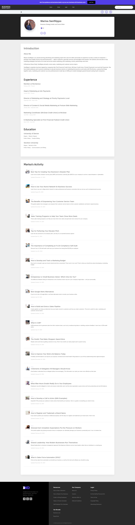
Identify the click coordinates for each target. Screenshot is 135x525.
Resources (56, 487)
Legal (92, 487)
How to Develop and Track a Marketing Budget (48, 260)
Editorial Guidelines (77, 500)
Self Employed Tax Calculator (60, 504)
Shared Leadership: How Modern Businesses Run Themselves (54, 442)
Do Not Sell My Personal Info (98, 494)
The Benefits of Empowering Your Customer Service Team (52, 201)
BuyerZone (56, 516)
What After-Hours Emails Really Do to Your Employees (51, 383)
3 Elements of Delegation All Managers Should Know (50, 369)
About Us (74, 490)
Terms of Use (94, 497)
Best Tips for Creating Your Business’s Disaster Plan (50, 172)
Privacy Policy (94, 490)
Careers (74, 494)
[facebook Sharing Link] (102, 12)
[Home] (7, 7)
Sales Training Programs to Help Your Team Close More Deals (54, 216)
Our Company (76, 487)
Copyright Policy (95, 500)
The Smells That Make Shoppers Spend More (48, 339)
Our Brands (56, 510)
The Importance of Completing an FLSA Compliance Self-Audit (54, 246)
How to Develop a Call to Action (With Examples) (49, 398)
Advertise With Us (76, 497)
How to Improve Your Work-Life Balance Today (48, 354)
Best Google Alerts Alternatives (42, 292)
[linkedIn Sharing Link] (106, 12)
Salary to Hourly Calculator (60, 500)
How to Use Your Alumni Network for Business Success (51, 187)
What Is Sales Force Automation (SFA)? (45, 457)
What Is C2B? (36, 323)
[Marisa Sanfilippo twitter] (44, 33)
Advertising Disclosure (96, 504)
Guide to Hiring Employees (60, 497)
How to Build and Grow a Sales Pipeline (45, 306)
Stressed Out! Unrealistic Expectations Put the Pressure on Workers (56, 428)
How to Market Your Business (60, 494)
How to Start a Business (59, 490)
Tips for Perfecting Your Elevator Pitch (45, 231)
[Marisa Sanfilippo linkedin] (41, 33)
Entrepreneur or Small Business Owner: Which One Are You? (53, 277)
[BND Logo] (29, 488)
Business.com (56, 512)
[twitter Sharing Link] (110, 12)
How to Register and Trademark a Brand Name (48, 413)
